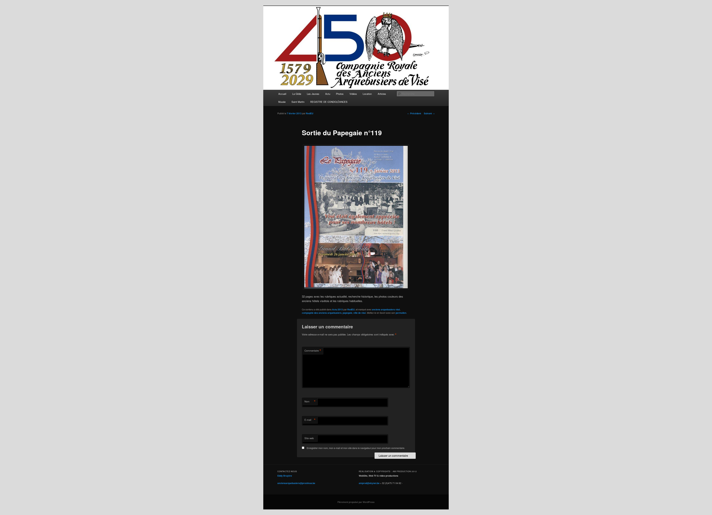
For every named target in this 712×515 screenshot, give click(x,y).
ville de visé (359, 312)
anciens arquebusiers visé (386, 309)
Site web (309, 438)
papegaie (347, 312)
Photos (340, 94)
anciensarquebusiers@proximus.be (296, 483)
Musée (282, 102)
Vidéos (353, 94)
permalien (401, 312)
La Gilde (296, 94)
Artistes (382, 94)
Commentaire (312, 351)
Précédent (414, 113)
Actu (327, 94)
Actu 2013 (337, 309)
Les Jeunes (313, 94)
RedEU (309, 113)
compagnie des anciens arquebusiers (322, 312)
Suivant (429, 113)
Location (367, 94)
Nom (310, 401)
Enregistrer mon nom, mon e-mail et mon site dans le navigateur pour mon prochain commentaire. (356, 448)
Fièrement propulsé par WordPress (356, 502)
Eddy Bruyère (284, 475)
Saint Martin (297, 102)
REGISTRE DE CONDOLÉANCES (328, 102)
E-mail (310, 420)
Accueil (282, 94)
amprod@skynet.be (369, 483)
